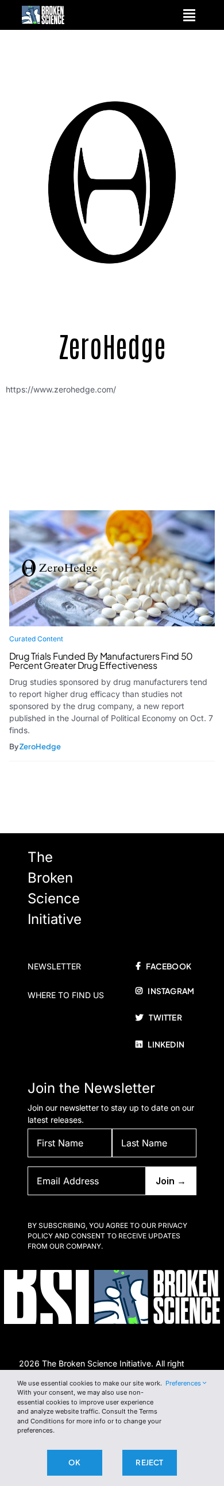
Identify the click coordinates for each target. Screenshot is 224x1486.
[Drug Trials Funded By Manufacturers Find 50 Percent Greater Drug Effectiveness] (112, 516)
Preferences (184, 1383)
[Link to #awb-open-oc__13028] (189, 15)
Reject (149, 1462)
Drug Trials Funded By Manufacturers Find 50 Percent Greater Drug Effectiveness (101, 660)
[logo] (43, 9)
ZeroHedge (40, 746)
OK (74, 1462)
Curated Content (36, 638)
